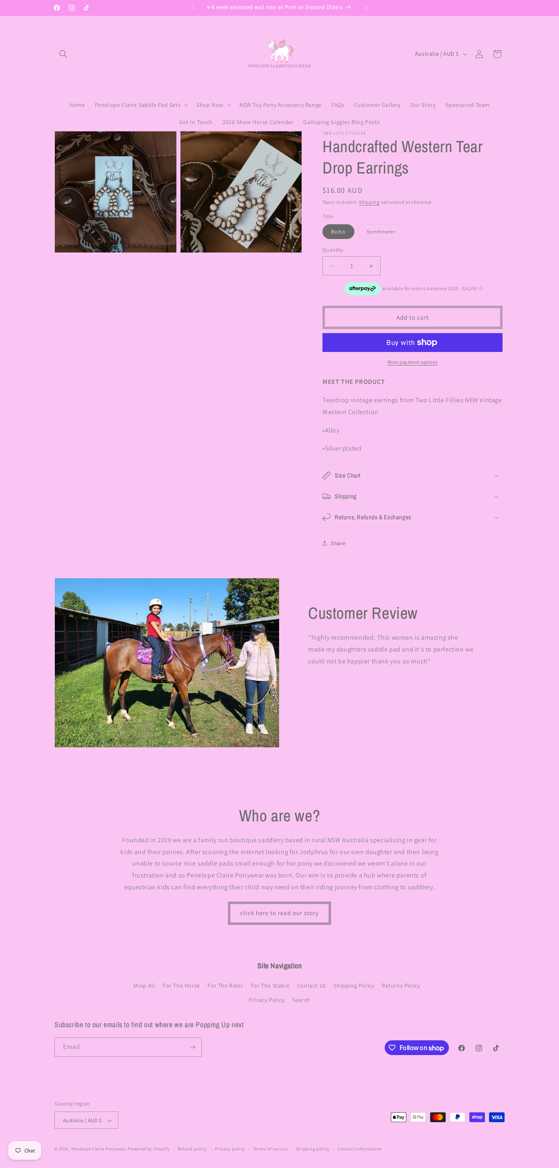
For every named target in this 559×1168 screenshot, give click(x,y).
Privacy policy (230, 1149)
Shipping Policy (354, 985)
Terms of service (270, 1149)
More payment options (413, 362)
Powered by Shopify (149, 1149)
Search (301, 1000)
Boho (338, 231)
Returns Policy (401, 985)
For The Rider (225, 985)
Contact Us (311, 985)
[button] (63, 54)
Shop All (144, 985)
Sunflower (385, 233)
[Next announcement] (367, 8)
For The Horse (181, 985)
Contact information (360, 1149)
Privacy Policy (266, 1000)
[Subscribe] (192, 1047)
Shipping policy (313, 1149)
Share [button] (338, 543)
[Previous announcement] (192, 8)
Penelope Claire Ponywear (99, 1149)
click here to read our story (279, 913)
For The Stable (270, 985)
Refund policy (192, 1149)
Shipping (369, 202)
